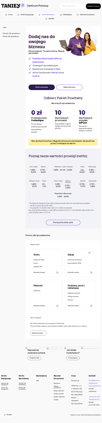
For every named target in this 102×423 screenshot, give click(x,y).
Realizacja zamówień (74, 293)
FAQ (37, 380)
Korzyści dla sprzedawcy (11, 33)
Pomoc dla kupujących (4, 388)
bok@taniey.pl (93, 383)
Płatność (38, 285)
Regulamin (57, 383)
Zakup (71, 254)
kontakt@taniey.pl (94, 380)
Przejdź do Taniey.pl (93, 6)
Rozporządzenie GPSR (74, 263)
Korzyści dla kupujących (4, 384)
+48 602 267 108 (94, 396)
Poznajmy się (75, 380)
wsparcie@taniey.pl (94, 386)
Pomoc (36, 263)
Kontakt (51, 18)
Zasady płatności (59, 390)
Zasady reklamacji (59, 396)
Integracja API (38, 266)
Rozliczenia (37, 290)
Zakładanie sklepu (39, 260)
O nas (10, 14)
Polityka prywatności (57, 387)
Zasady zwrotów (59, 393)
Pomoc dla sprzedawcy (11, 36)
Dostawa (70, 300)
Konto (37, 254)
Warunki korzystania (87, 14)
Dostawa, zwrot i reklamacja (76, 286)
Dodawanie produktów (75, 260)
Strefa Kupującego (27, 14)
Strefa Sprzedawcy (48, 14)
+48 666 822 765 (94, 399)
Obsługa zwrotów (73, 296)
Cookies (56, 399)
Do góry (9, 414)
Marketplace (67, 14)
